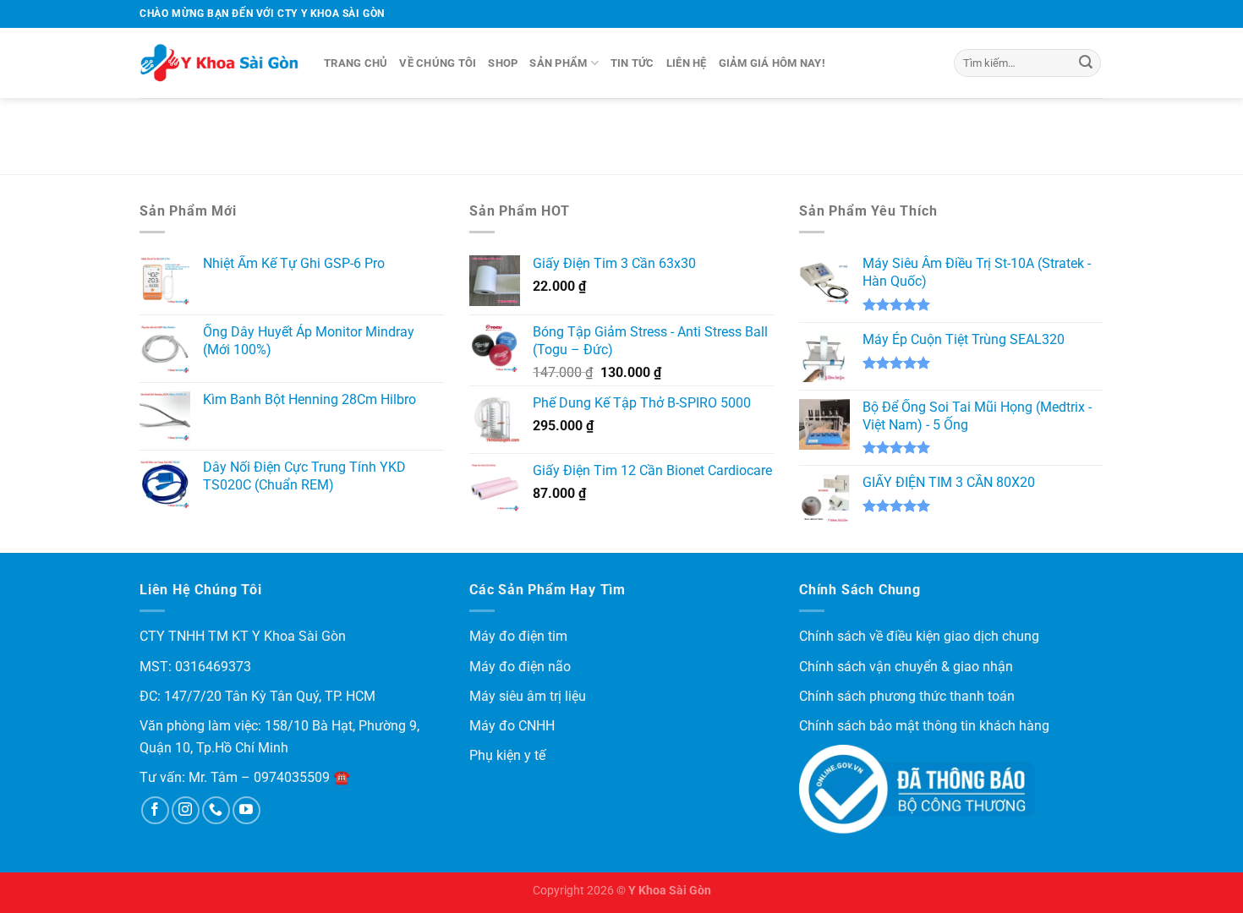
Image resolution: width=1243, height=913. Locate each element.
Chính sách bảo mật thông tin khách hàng (924, 726)
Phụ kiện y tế (507, 755)
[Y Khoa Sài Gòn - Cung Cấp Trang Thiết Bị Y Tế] (219, 63)
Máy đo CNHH (512, 726)
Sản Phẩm (558, 63)
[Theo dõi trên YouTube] (246, 810)
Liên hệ (686, 63)
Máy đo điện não (520, 667)
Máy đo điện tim (518, 636)
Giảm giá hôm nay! (772, 63)
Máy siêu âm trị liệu (527, 696)
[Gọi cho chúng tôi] (216, 810)
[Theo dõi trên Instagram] (186, 810)
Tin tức (632, 63)
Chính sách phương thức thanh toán (907, 696)
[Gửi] (1085, 63)
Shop (502, 63)
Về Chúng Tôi (437, 63)
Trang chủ (355, 63)
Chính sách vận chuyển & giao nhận (906, 667)
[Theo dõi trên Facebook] (155, 810)
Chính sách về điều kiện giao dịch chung (919, 636)
